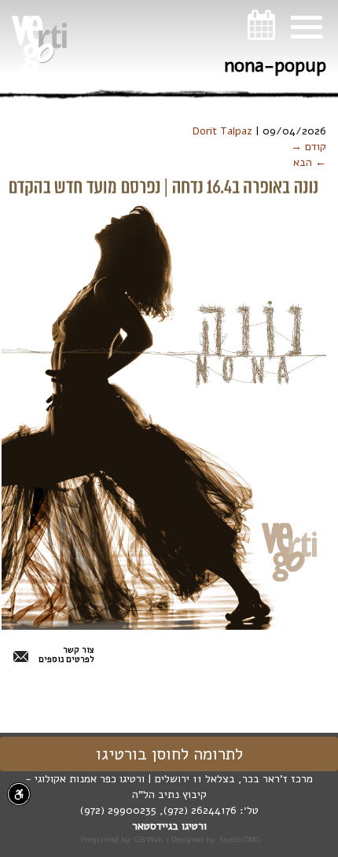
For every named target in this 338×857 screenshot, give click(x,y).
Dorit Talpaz (222, 130)
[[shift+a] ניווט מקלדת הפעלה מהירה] (19, 794)
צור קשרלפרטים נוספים (66, 655)
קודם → (308, 146)
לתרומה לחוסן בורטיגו (169, 754)
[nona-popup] (164, 399)
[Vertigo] (39, 44)
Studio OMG (240, 839)
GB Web (148, 839)
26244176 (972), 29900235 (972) (158, 810)
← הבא (309, 162)
